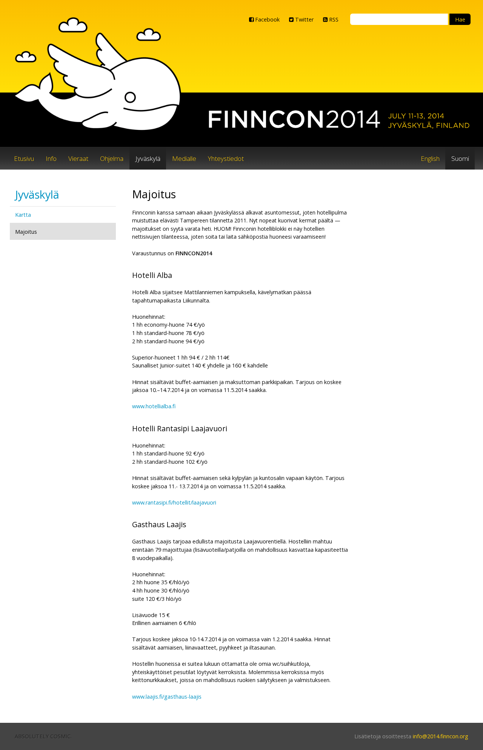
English (430, 158)
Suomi (460, 158)
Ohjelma (111, 158)
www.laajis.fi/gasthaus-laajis (167, 696)
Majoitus (26, 231)
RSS (333, 19)
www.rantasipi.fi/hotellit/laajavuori (174, 502)
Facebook (267, 19)
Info (51, 158)
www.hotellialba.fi (153, 406)
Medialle (184, 158)
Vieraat (78, 158)
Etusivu (24, 158)
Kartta (23, 214)
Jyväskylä (147, 158)
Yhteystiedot (226, 158)
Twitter (304, 19)
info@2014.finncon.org (440, 736)
